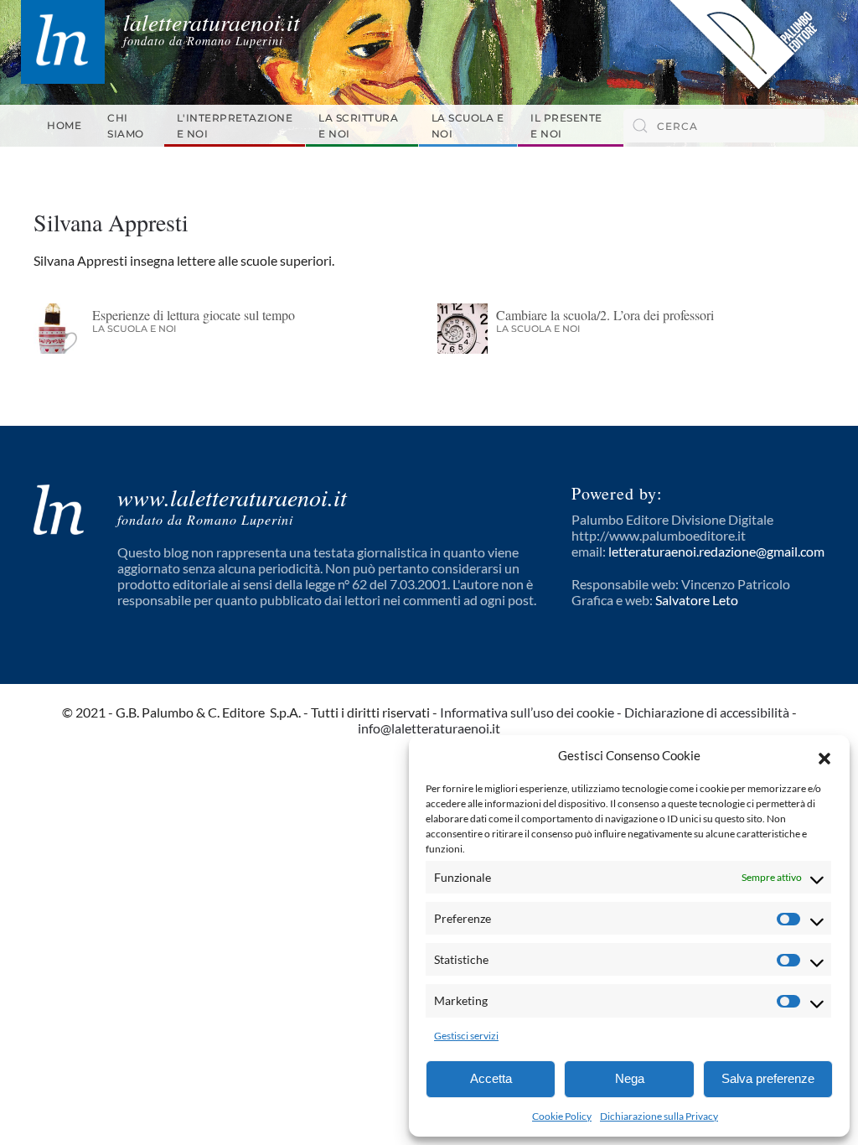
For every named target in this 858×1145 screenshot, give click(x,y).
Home (64, 125)
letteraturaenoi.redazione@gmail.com (716, 551)
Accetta (491, 1078)
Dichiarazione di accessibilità (706, 712)
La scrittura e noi (358, 125)
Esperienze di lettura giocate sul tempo (193, 315)
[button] (824, 756)
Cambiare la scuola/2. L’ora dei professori (605, 315)
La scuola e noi (468, 125)
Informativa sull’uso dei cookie (527, 712)
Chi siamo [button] (125, 125)
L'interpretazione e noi (235, 125)
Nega (629, 1078)
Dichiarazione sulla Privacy (659, 1116)
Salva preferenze (767, 1078)
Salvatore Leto (696, 600)
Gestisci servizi (466, 1035)
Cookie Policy (562, 1116)
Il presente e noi (566, 125)
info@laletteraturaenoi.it (429, 728)
